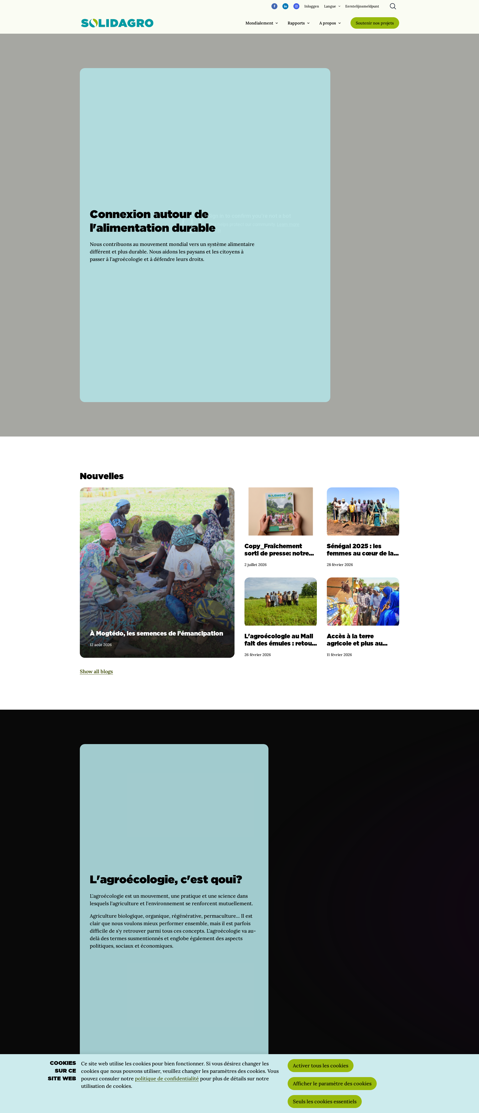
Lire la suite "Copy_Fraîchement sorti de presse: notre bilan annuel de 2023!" (280, 527)
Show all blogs (96, 671)
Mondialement (259, 22)
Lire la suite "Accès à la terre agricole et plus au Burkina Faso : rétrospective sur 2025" (363, 617)
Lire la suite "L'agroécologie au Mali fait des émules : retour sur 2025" (280, 617)
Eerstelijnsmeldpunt (362, 6)
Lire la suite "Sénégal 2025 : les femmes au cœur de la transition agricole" (363, 527)
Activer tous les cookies (320, 1065)
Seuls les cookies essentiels (325, 1101)
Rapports (296, 22)
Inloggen (311, 6)
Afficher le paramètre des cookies (332, 1083)
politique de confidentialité (167, 1078)
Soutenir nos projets (375, 22)
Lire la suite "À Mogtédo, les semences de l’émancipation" (157, 572)
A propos (327, 22)
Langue (330, 6)
